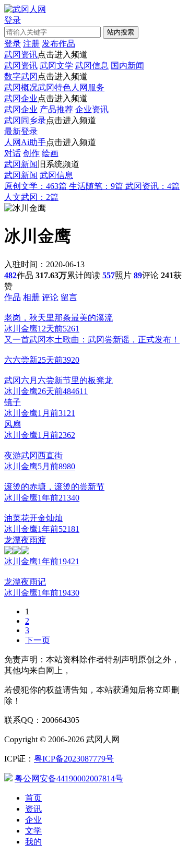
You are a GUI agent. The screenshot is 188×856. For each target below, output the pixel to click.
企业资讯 (92, 109)
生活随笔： (96, 186)
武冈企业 (21, 98)
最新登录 (21, 131)
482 (10, 275)
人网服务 (87, 87)
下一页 (37, 640)
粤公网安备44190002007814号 (69, 778)
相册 (31, 297)
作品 (12, 297)
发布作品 (58, 43)
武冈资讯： (152, 186)
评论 (50, 297)
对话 (12, 153)
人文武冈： (31, 197)
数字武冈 (21, 76)
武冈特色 (54, 87)
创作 (31, 153)
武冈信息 (92, 65)
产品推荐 (56, 109)
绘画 (50, 153)
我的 (33, 841)
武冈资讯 (21, 54)
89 (138, 275)
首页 (33, 797)
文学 (33, 830)
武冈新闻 (21, 164)
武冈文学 (56, 65)
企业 (33, 819)
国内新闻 (127, 65)
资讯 (33, 808)
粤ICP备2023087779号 (74, 758)
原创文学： (35, 186)
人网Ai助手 (25, 142)
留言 (69, 297)
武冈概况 (21, 87)
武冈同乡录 (25, 120)
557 (108, 275)
